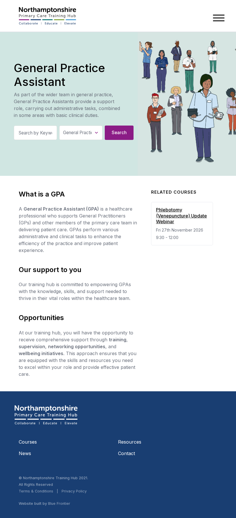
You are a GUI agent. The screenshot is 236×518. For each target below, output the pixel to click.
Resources (129, 442)
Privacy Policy (74, 491)
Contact (126, 453)
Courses (28, 442)
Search (119, 132)
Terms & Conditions (36, 491)
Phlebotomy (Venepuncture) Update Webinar (181, 216)
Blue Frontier (59, 503)
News (25, 453)
